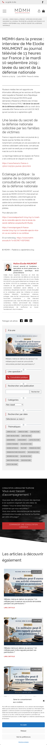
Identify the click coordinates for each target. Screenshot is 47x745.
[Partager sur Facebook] (21, 321)
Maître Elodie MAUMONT (25, 263)
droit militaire (26, 435)
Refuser (23, 731)
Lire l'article (9, 607)
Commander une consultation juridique (23, 526)
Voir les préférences (23, 737)
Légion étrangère (12, 444)
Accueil (5, 19)
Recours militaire (33, 452)
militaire (23, 448)
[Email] (26, 322)
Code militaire (35, 431)
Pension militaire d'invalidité (16, 452)
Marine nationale (12, 448)
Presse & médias (33, 76)
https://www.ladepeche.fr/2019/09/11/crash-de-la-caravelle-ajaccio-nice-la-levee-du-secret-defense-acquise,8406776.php (21, 220)
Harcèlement (22, 439)
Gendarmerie (11, 439)
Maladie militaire (26, 444)
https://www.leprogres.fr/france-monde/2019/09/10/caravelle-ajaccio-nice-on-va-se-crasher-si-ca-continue (20, 230)
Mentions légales (23, 742)
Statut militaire (12, 464)
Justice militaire (34, 439)
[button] (44, 701)
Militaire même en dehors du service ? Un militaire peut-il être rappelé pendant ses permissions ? (20, 650)
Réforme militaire (12, 456)
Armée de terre (23, 431)
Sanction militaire (12, 460)
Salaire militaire (26, 456)
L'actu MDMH (21, 76)
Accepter (23, 725)
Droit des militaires (13, 435)
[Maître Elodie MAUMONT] (7, 271)
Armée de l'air (11, 431)
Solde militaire (25, 460)
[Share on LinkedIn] (31, 321)
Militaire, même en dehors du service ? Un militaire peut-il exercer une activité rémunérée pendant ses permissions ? (22, 361)
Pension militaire (34, 448)
